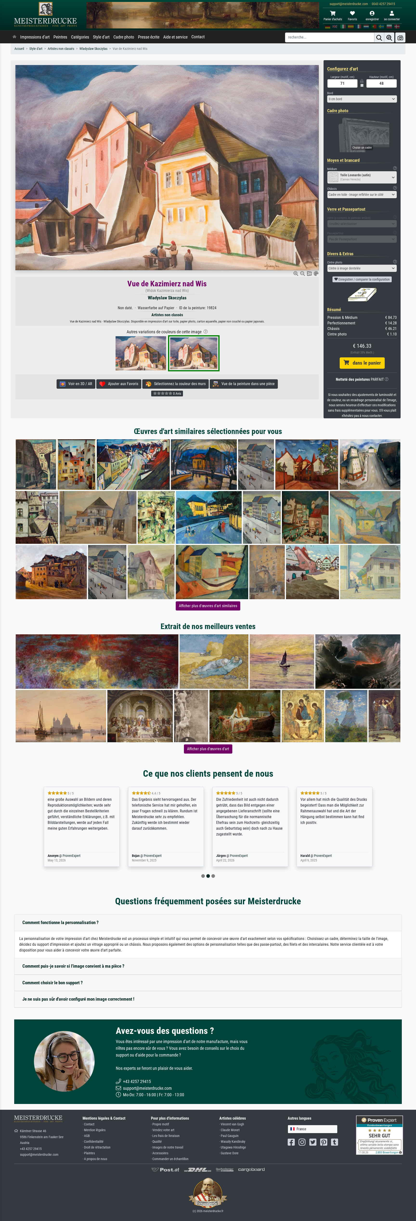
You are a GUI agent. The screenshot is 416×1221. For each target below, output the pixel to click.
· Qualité (156, 1142)
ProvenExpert (70, 856)
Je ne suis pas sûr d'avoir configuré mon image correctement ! (78, 999)
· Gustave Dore (229, 1153)
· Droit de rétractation (96, 1147)
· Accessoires (159, 1153)
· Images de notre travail (167, 1147)
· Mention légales (94, 1130)
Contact (198, 36)
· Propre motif (160, 1124)
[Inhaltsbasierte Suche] (389, 37)
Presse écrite (148, 37)
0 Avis (176, 393)
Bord (330, 93)
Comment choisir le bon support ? (52, 982)
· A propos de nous (95, 1159)
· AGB (86, 1136)
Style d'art (101, 37)
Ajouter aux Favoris (121, 383)
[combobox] (362, 99)
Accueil (19, 49)
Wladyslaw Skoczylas (93, 49)
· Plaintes (89, 1153)
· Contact (88, 1124)
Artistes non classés (61, 49)
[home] (14, 37)
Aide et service (175, 37)
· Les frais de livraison (165, 1136)
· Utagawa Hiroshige (232, 1147)
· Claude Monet (229, 1130)
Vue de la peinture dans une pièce (247, 383)
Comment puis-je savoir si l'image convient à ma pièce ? (73, 966)
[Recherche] (379, 37)
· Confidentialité (93, 1142)
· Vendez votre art (162, 1130)
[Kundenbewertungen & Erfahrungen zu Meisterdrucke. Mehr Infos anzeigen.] (379, 1135)
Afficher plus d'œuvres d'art (208, 749)
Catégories (80, 37)
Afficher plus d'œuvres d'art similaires (208, 606)
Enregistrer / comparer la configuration (364, 279)
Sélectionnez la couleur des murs (178, 383)
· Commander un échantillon (169, 1159)
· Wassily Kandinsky (232, 1142)
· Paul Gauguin (229, 1136)
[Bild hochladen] (400, 37)
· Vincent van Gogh (231, 1124)
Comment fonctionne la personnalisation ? (60, 922)
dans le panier (365, 363)
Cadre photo (123, 37)
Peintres (60, 37)
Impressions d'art (35, 37)
